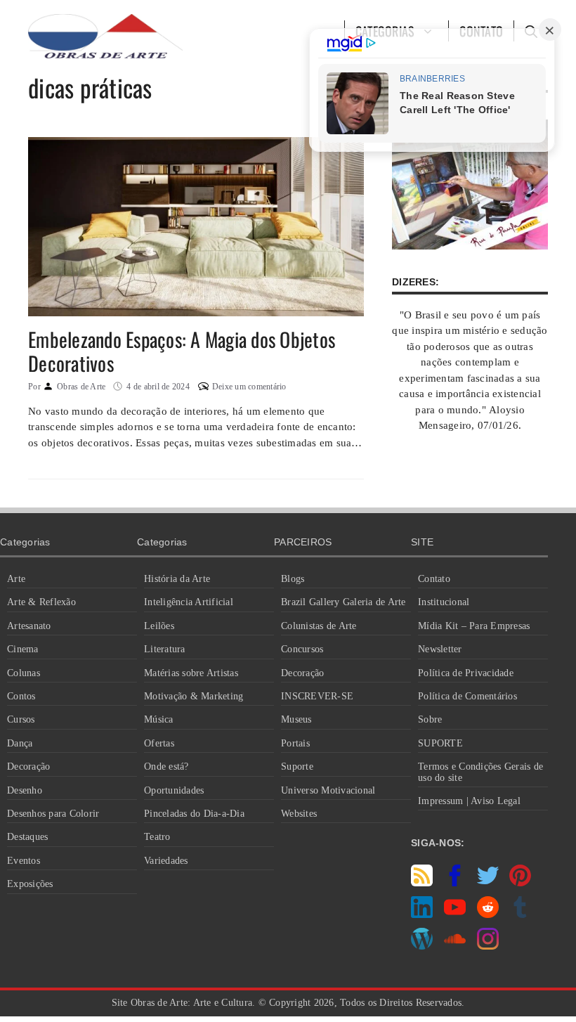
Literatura (164, 649)
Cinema (23, 649)
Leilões (159, 626)
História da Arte (177, 579)
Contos (21, 696)
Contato (434, 579)
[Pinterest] (520, 882)
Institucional (443, 602)
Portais (295, 743)
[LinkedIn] (422, 914)
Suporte (297, 766)
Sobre (430, 719)
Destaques (27, 837)
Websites (299, 813)
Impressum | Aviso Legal (469, 801)
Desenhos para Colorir (53, 813)
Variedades (166, 860)
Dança (19, 743)
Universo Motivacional (328, 790)
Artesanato (29, 626)
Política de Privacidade (465, 673)
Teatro (157, 837)
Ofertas (159, 743)
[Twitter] (488, 882)
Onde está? (166, 766)
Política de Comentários (467, 696)
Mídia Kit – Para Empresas (474, 626)
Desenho (24, 790)
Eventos (23, 860)
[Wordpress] (422, 946)
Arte (16, 579)
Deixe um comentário (249, 387)
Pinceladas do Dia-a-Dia (194, 813)
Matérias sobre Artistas (191, 673)
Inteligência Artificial (188, 602)
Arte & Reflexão (41, 602)
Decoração (28, 766)
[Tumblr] (520, 914)
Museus (296, 719)
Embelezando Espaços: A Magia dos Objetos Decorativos (181, 351)
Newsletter (440, 649)
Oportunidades (174, 790)
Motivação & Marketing (193, 696)
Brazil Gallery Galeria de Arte (343, 602)
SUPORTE (440, 743)
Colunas (23, 673)
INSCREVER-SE (317, 696)
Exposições (30, 884)
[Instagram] (488, 946)
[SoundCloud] (455, 946)
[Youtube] (455, 914)
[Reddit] (488, 914)
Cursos (21, 719)
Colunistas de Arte (319, 626)
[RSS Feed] (422, 882)
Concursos (302, 649)
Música (159, 719)
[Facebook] (455, 882)
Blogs (292, 579)
